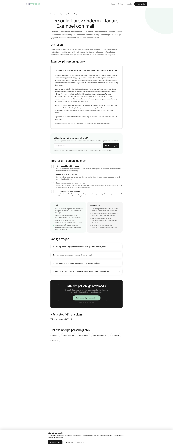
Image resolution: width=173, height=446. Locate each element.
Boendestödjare (68, 335)
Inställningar (80, 442)
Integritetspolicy (107, 150)
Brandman (115, 335)
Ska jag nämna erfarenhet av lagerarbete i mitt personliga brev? (86, 263)
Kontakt (120, 4)
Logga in (129, 4)
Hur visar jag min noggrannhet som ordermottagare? (86, 255)
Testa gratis (140, 4)
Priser (113, 4)
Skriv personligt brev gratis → (86, 298)
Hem (51, 14)
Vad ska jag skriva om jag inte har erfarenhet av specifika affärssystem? (86, 246)
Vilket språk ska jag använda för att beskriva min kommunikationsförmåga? (86, 271)
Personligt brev (61, 14)
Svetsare (55, 335)
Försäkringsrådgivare (100, 335)
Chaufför (55, 340)
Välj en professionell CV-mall (61, 319)
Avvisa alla (69, 442)
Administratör (83, 335)
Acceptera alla (55, 442)
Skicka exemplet (111, 146)
